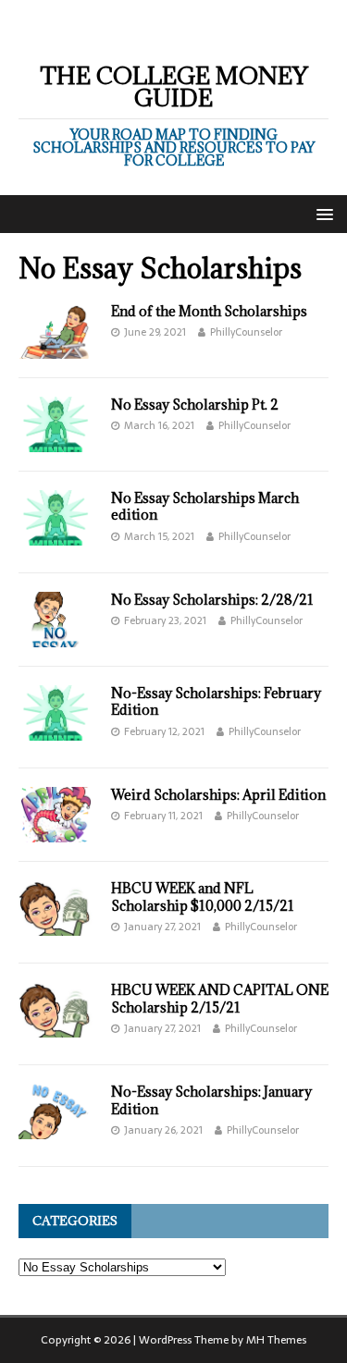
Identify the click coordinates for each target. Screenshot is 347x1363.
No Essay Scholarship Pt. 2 (195, 404)
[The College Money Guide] (173, 31)
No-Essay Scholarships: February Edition (216, 701)
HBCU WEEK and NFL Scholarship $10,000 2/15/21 (202, 896)
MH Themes (276, 1340)
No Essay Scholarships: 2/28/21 (212, 599)
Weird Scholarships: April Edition (218, 795)
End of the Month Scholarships (209, 311)
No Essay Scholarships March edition (205, 506)
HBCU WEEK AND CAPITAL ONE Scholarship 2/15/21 (219, 998)
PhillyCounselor (246, 332)
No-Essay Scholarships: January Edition (211, 1100)
